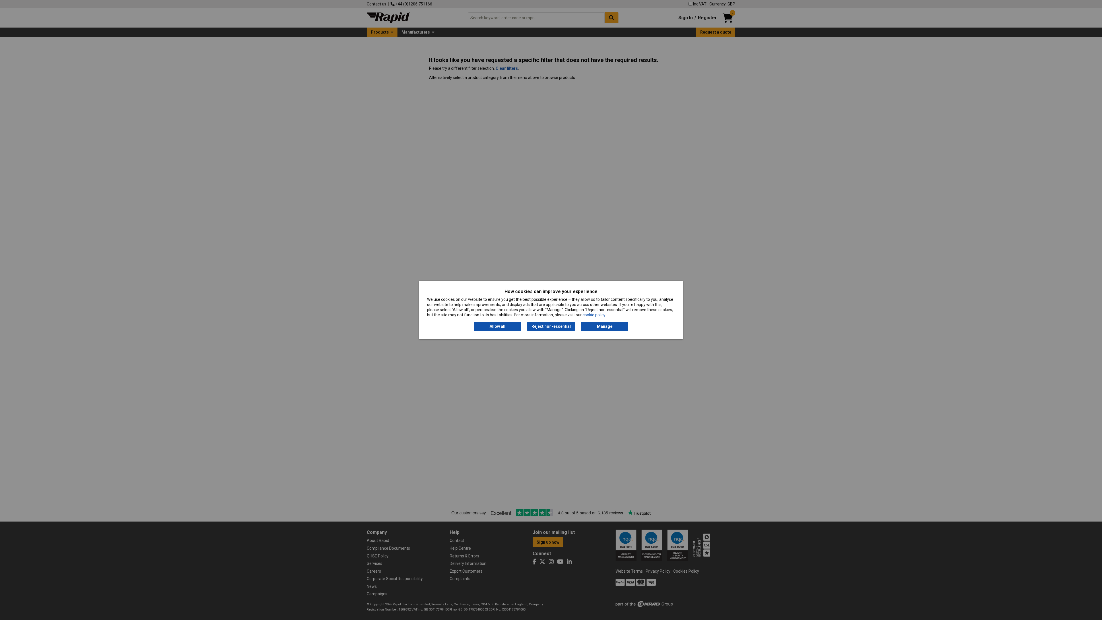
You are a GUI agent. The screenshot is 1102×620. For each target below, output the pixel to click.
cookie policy (594, 315)
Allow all (497, 326)
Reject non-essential (551, 326)
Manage (604, 326)
